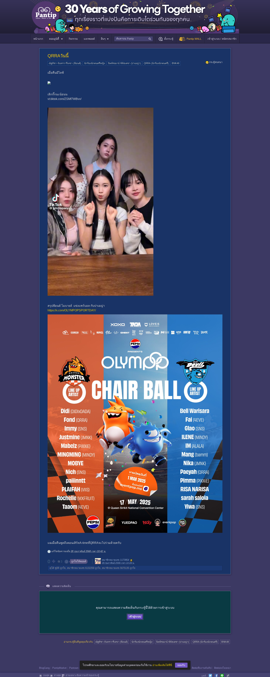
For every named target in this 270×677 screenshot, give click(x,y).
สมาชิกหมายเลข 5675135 (115, 568)
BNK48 (175, 63)
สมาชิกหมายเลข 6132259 (80, 568)
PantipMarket (59, 668)
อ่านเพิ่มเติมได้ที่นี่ (162, 665)
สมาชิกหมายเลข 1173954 (115, 560)
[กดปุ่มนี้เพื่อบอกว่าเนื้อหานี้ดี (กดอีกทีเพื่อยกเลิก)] (53, 561)
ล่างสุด (57, 675)
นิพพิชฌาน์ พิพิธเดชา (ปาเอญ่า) (124, 63)
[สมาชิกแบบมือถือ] (131, 560)
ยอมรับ (181, 665)
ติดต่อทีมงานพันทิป (201, 668)
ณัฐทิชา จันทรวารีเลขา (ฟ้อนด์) (65, 63)
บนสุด (46, 675)
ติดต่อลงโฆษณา (222, 668)
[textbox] (133, 39)
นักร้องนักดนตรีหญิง (94, 63)
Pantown (73, 668)
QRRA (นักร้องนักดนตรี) (156, 63)
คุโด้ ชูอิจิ (54, 568)
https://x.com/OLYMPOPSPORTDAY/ (72, 310)
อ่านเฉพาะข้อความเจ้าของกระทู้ (82, 675)
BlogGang (44, 668)
